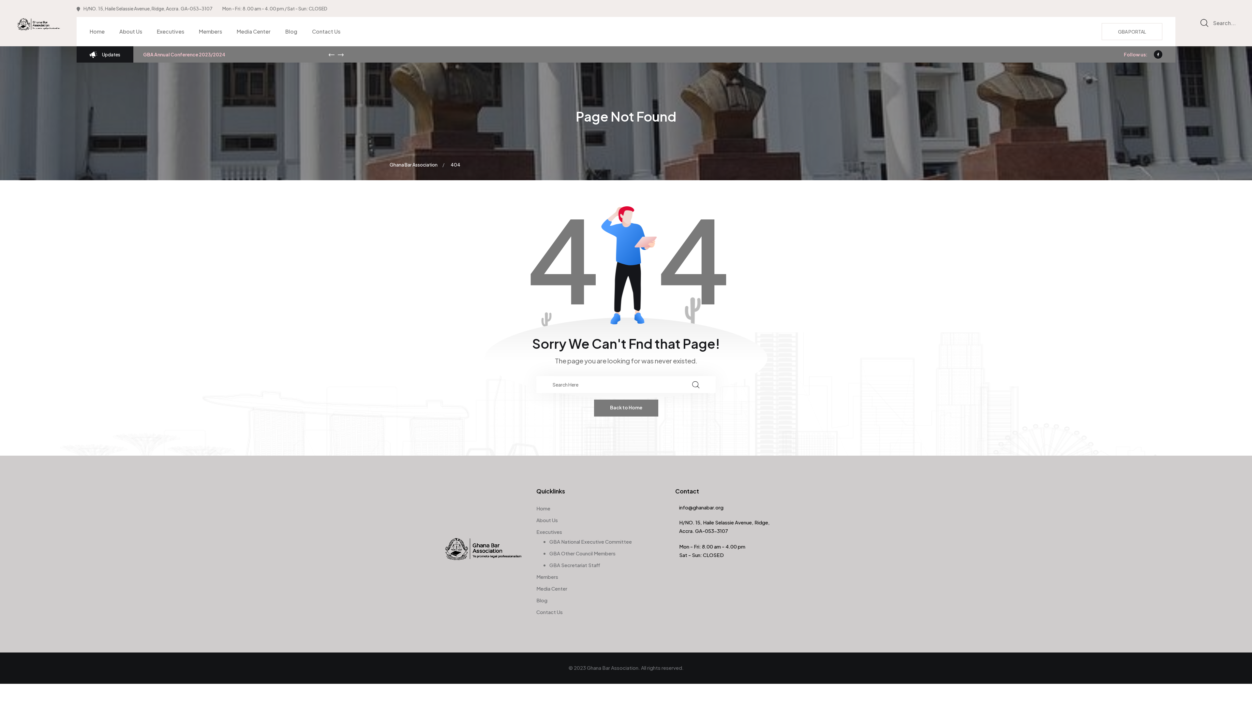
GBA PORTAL (1132, 32)
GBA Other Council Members (582, 553)
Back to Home (626, 407)
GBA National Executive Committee (590, 541)
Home (97, 31)
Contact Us (326, 31)
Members (210, 31)
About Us (130, 31)
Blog (291, 31)
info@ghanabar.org (701, 507)
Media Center (254, 31)
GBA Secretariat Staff (574, 565)
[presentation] (332, 55)
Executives (170, 31)
